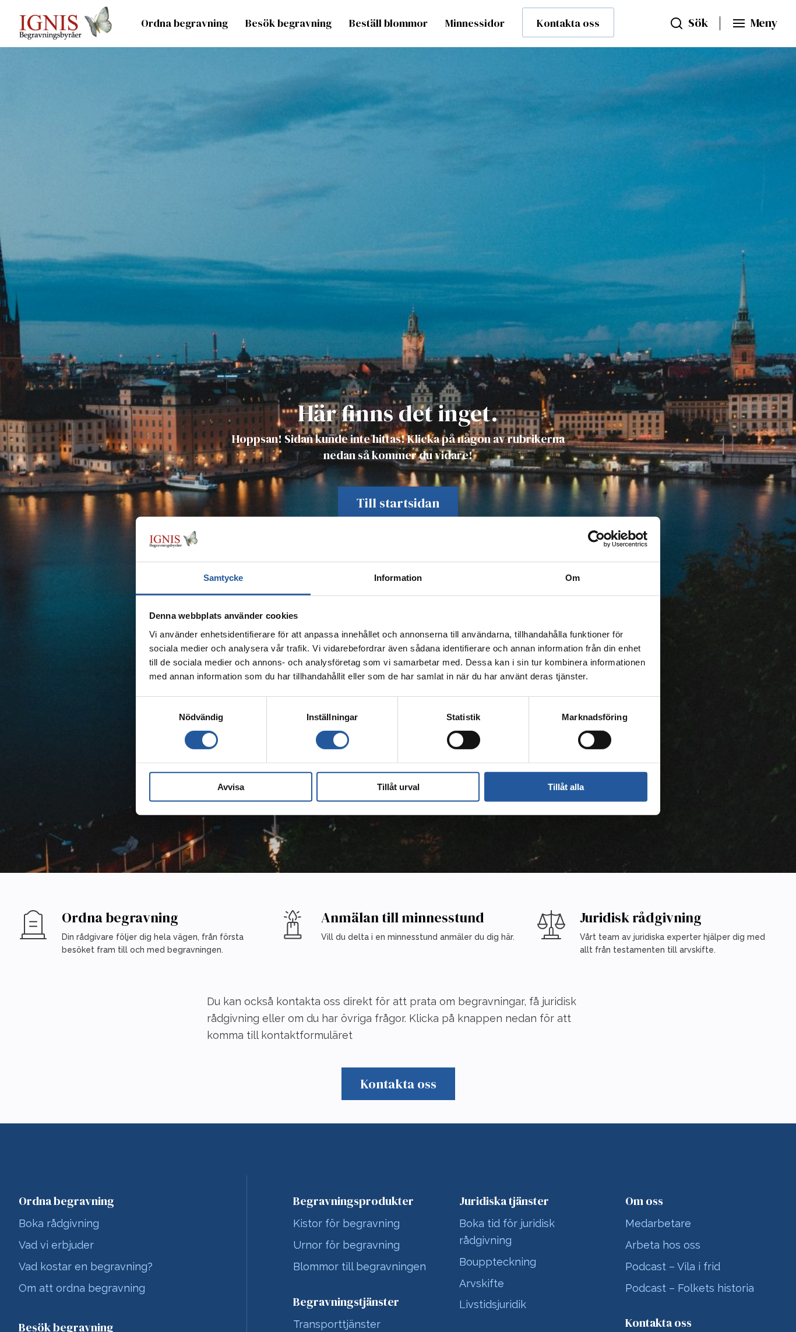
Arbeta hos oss (662, 1245)
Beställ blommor (388, 23)
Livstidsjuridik (492, 1304)
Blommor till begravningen (359, 1266)
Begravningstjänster (346, 1301)
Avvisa (230, 786)
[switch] (332, 740)
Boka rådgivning (59, 1223)
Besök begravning (288, 23)
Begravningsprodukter (353, 1200)
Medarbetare (658, 1223)
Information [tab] (398, 578)
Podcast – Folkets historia (689, 1288)
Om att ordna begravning (82, 1288)
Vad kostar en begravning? (86, 1266)
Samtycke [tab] (223, 578)
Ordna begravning (184, 23)
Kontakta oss (568, 23)
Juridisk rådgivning (641, 917)
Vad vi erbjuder (56, 1245)
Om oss (644, 1200)
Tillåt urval (398, 786)
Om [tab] (572, 578)
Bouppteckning (497, 1262)
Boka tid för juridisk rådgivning (507, 1231)
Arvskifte (481, 1283)
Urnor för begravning (346, 1245)
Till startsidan (398, 503)
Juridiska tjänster (504, 1200)
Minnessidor (475, 23)
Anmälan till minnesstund (402, 917)
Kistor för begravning (346, 1223)
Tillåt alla (566, 786)
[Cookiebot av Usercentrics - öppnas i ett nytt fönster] (596, 539)
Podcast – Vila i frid (672, 1266)
